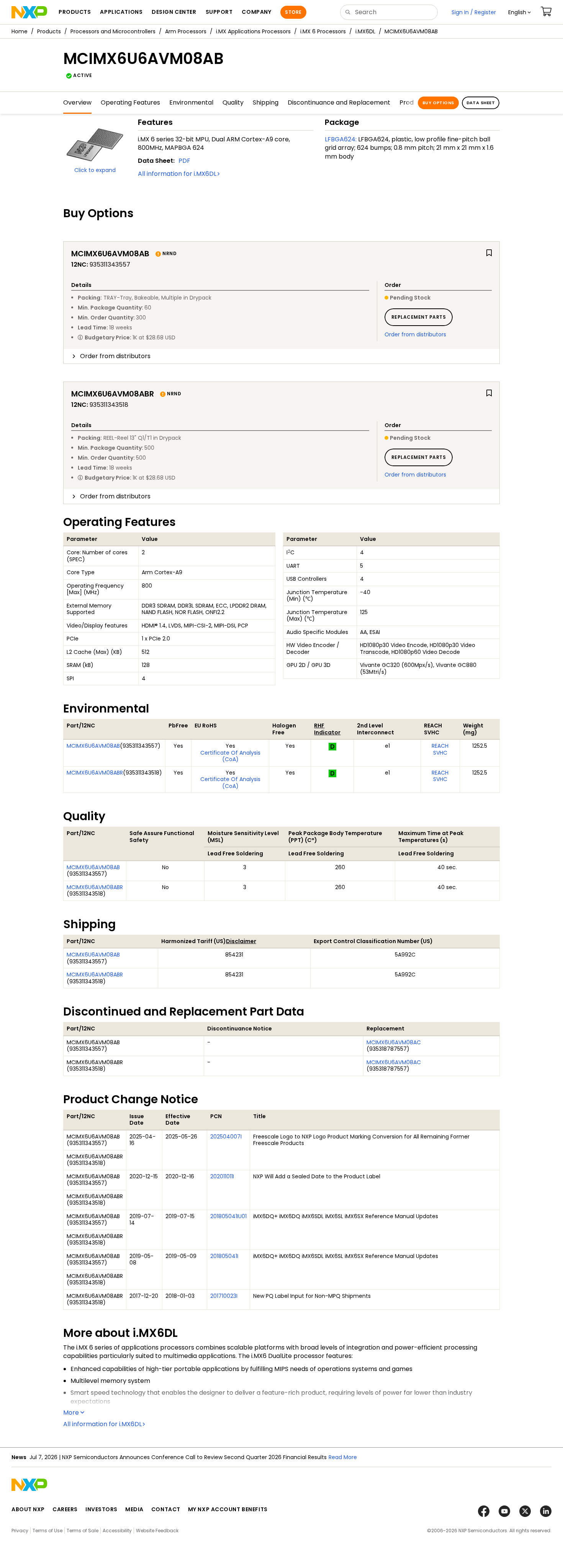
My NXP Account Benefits (228, 1509)
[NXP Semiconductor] (29, 12)
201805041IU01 (228, 1216)
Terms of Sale (82, 1530)
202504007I (226, 1136)
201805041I (224, 1256)
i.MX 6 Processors (323, 31)
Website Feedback (157, 1530)
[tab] (281, 356)
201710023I (223, 1296)
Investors (101, 1509)
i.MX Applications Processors (253, 31)
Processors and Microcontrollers (112, 31)
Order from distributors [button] (115, 356)
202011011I (222, 1176)
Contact (165, 1509)
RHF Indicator (327, 729)
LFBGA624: (341, 139)
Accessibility (117, 1530)
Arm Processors (185, 31)
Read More (343, 1457)
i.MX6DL (365, 31)
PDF (184, 160)
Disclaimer (241, 941)
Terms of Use (47, 1530)
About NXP (28, 1509)
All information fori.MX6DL (177, 173)
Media (134, 1509)
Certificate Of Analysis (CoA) (230, 756)
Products (49, 31)
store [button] (293, 12)
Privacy (19, 1530)
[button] (519, 12)
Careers (65, 1509)
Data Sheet (480, 103)
